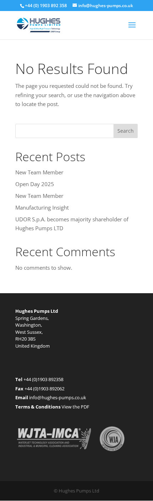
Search (125, 130)
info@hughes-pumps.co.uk (57, 397)
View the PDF (75, 407)
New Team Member (39, 172)
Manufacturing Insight (42, 207)
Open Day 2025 (34, 184)
